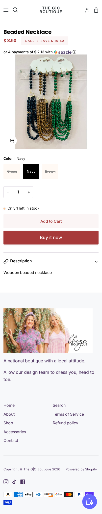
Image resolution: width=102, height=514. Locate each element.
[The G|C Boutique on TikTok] (14, 481)
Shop (8, 422)
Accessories (14, 431)
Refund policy (65, 422)
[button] (50, 52)
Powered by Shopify (81, 469)
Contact (10, 440)
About (9, 414)
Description (21, 260)
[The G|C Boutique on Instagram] (5, 481)
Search (59, 405)
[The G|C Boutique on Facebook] (22, 481)
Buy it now (51, 237)
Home (9, 405)
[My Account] (85, 10)
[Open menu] (4, 10)
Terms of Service (68, 414)
